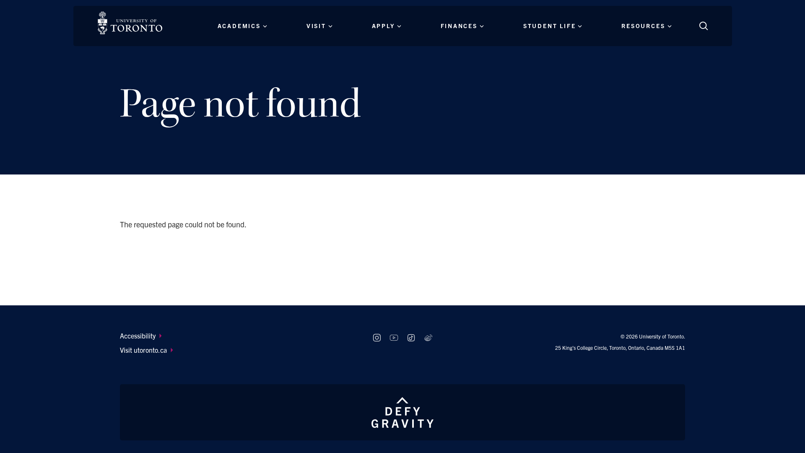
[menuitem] (238, 336)
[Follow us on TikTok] (411, 338)
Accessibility (138, 335)
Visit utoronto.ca (143, 350)
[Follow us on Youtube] (394, 338)
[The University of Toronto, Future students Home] (130, 22)
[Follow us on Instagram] (376, 338)
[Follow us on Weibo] (428, 338)
